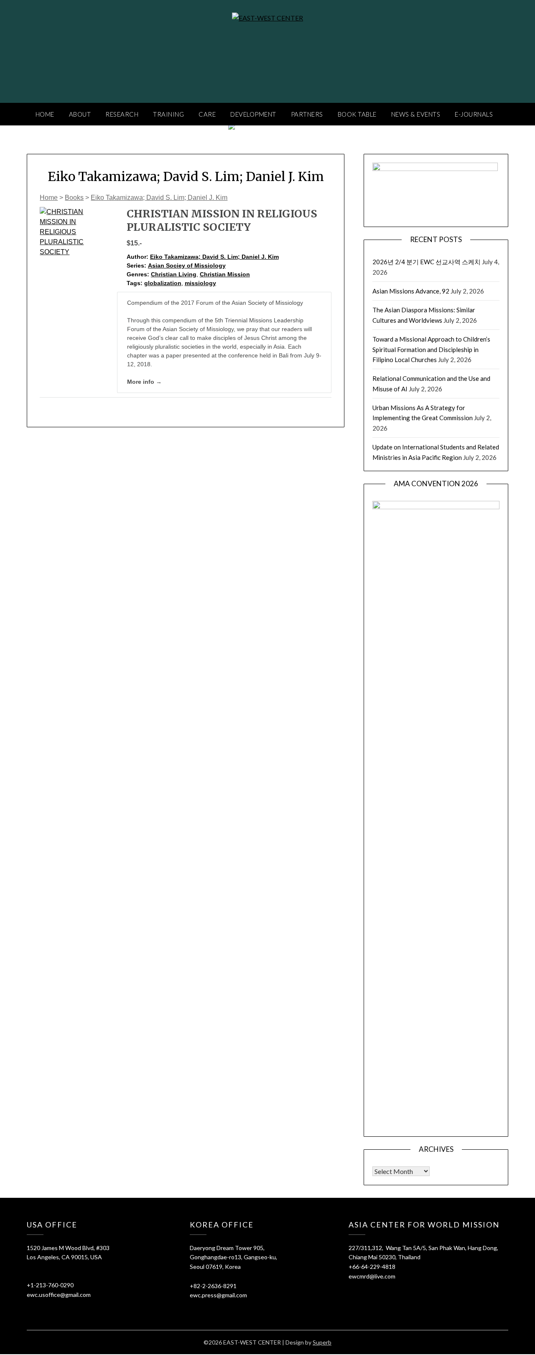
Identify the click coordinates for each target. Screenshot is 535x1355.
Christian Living (173, 274)
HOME (45, 114)
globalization (162, 283)
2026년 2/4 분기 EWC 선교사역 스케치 (426, 261)
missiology (200, 283)
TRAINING (168, 114)
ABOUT (80, 114)
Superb (322, 1342)
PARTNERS (307, 114)
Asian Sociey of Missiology (187, 265)
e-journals (474, 114)
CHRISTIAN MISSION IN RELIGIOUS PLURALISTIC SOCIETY (222, 220)
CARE (207, 114)
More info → (144, 381)
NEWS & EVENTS (416, 114)
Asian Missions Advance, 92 (410, 291)
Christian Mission (225, 274)
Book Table (357, 114)
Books (74, 197)
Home (49, 197)
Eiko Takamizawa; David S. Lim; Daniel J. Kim (159, 197)
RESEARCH (121, 114)
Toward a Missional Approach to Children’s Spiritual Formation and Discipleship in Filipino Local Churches (431, 349)
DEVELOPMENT (253, 114)
